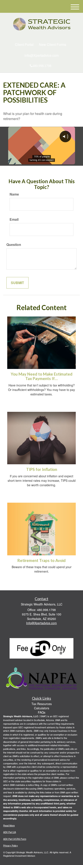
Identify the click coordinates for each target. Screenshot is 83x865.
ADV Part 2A (9, 832)
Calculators (41, 708)
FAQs (41, 712)
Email (14, 219)
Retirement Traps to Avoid (41, 560)
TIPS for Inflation (41, 469)
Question (13, 244)
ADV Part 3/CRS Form (14, 838)
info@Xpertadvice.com (41, 55)
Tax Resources (41, 704)
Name (14, 194)
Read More (9, 825)
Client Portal (24, 44)
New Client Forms (52, 44)
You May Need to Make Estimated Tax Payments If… (41, 376)
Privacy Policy (10, 845)
